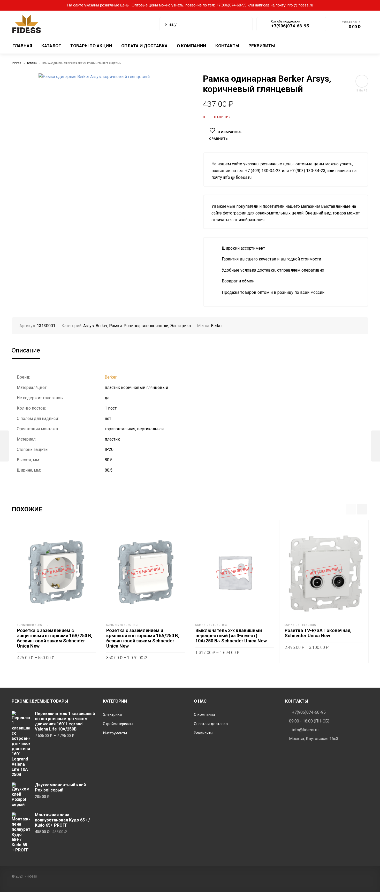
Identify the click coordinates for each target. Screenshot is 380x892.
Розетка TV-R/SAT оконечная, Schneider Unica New (318, 633)
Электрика (180, 325)
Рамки (115, 325)
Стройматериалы (118, 723)
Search (245, 24)
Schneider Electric (33, 625)
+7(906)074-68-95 (309, 712)
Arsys (88, 325)
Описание (26, 350)
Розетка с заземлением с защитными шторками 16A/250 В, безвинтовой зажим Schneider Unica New (54, 638)
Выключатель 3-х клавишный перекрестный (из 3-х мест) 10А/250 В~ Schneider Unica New (231, 635)
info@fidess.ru (305, 729)
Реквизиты (203, 733)
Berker (101, 325)
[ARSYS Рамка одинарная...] (4, 446)
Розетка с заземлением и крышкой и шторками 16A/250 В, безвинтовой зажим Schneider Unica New (142, 638)
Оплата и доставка (211, 723)
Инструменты (115, 733)
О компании (204, 714)
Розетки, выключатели (146, 325)
